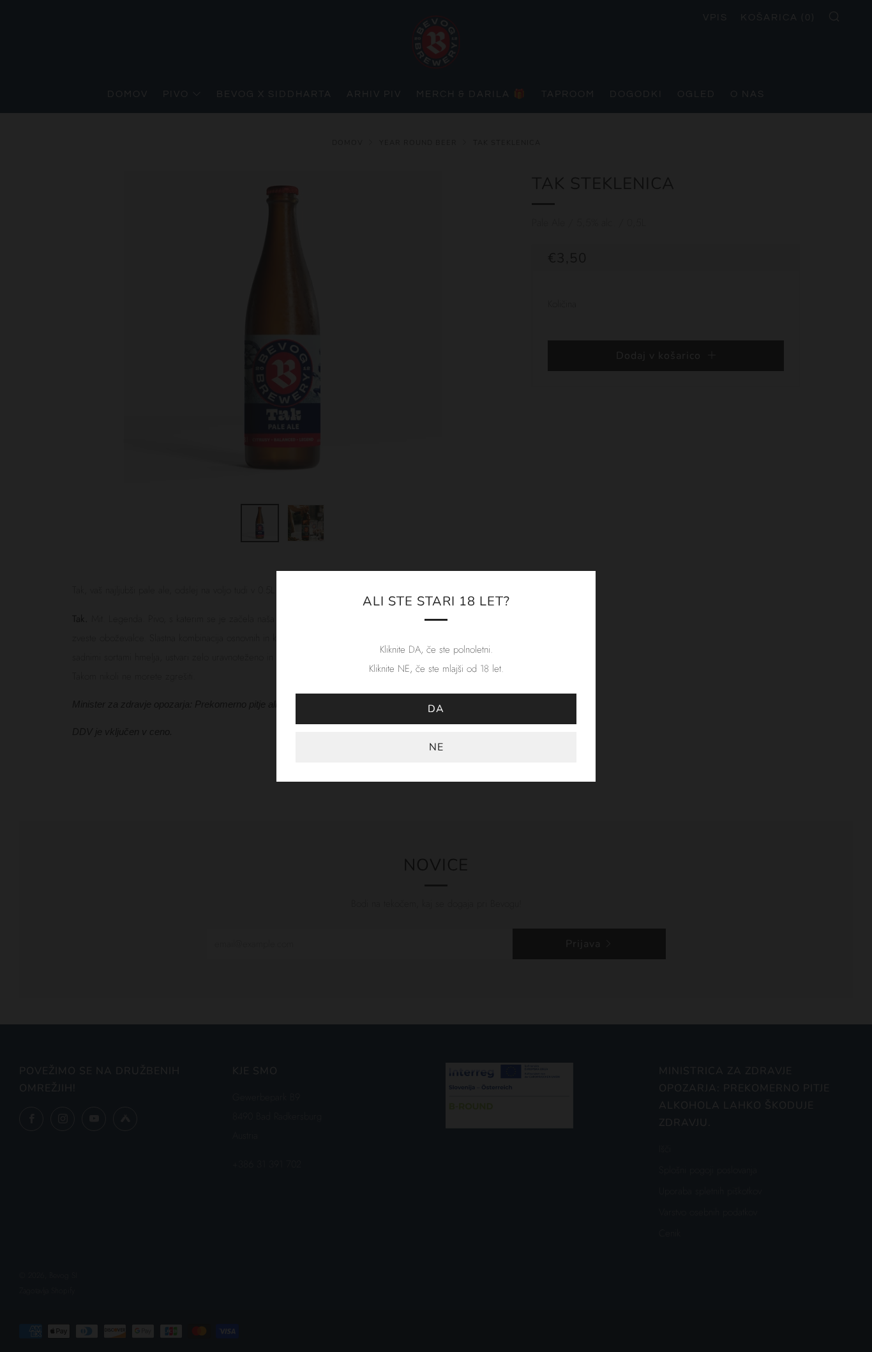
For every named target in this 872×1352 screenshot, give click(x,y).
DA (436, 709)
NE (436, 747)
